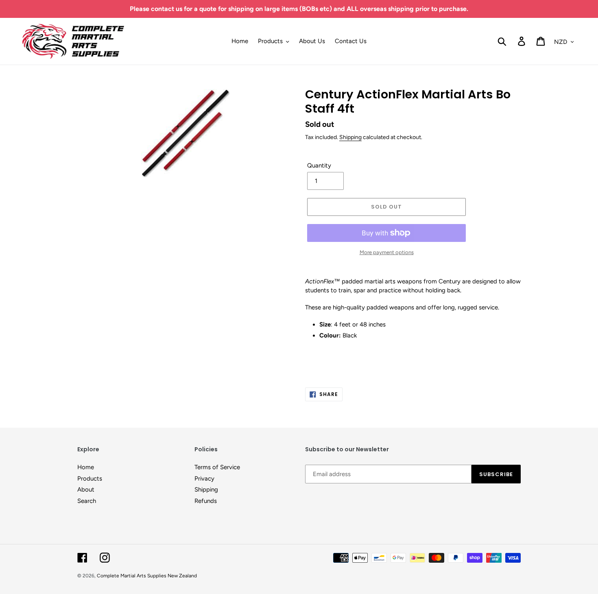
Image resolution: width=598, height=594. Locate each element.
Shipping (350, 137)
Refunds (205, 501)
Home (85, 467)
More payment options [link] (387, 252)
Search (86, 501)
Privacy (204, 478)
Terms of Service (217, 467)
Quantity (319, 165)
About (85, 489)
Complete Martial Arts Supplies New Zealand (147, 576)
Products (89, 478)
